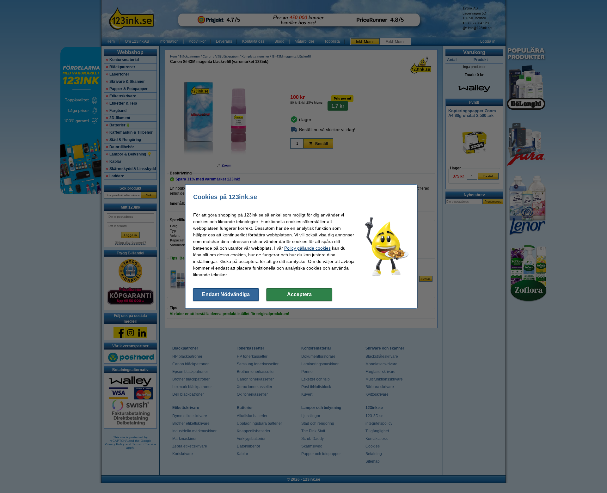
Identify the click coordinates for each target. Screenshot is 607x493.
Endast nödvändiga (226, 294)
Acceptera (299, 294)
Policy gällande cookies (307, 248)
